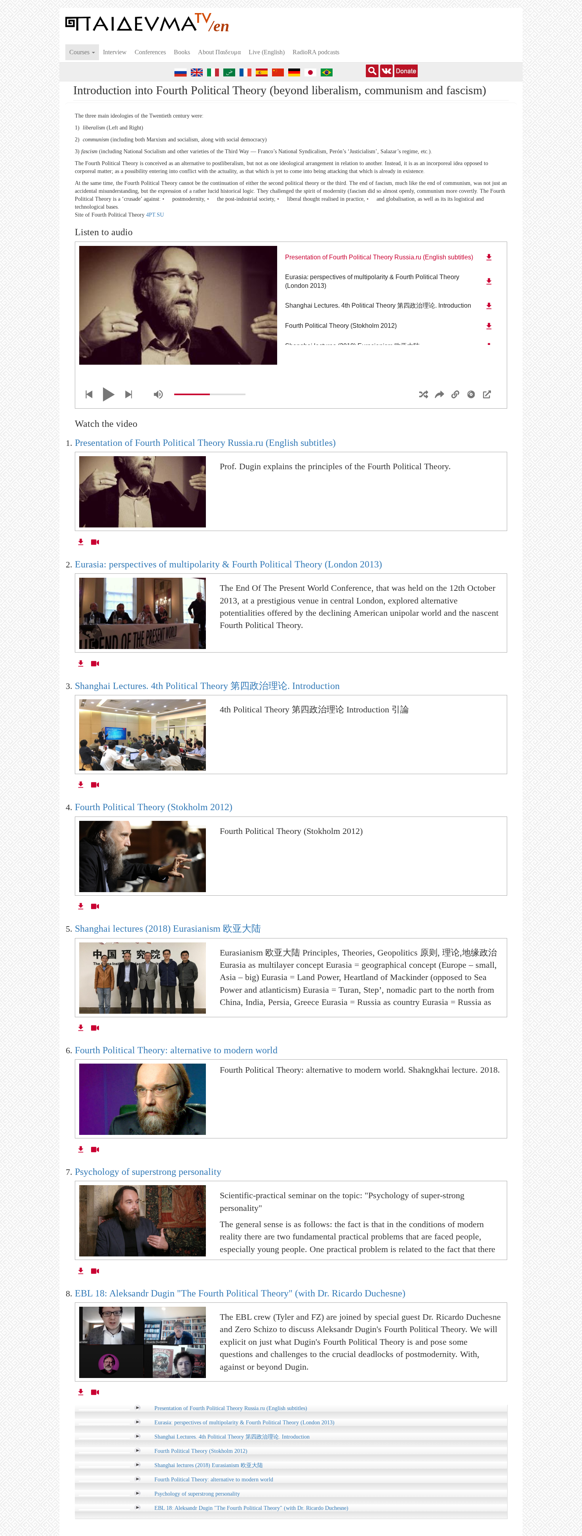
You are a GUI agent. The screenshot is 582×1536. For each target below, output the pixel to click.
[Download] (489, 258)
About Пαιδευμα (219, 52)
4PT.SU (154, 215)
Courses (80, 52)
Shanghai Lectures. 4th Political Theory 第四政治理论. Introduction (207, 686)
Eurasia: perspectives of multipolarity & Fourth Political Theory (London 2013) (228, 564)
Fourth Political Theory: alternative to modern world (176, 1050)
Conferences (150, 52)
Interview (115, 52)
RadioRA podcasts (316, 52)
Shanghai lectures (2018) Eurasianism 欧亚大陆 (168, 928)
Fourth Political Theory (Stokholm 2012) (153, 807)
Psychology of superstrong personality (148, 1172)
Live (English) (267, 52)
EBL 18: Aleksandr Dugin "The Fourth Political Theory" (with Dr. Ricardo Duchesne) (240, 1293)
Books (182, 52)
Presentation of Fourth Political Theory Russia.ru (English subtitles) (205, 443)
